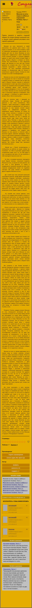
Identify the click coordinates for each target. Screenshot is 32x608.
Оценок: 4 (14, 445)
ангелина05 (12, 517)
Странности (19, 32)
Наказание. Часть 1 (9, 569)
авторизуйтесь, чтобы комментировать (16, 501)
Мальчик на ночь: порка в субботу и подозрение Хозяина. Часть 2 (15, 484)
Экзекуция (26, 32)
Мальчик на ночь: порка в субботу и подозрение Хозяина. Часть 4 (15, 491)
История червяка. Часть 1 (12, 544)
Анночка (11, 529)
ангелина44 (12, 506)
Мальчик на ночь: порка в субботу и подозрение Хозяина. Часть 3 (15, 488)
